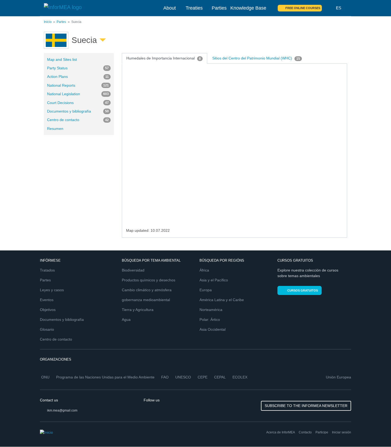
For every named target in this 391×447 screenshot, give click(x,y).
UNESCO (183, 377)
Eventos (46, 300)
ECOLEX (239, 377)
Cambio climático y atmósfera (147, 290)
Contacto (305, 432)
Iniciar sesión (341, 432)
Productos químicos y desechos (148, 280)
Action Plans (78, 76)
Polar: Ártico (209, 319)
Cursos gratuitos (302, 290)
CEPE (202, 377)
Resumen (55, 128)
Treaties (194, 8)
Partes (61, 22)
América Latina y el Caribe (221, 300)
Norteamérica (210, 310)
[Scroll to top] (375, 431)
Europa (205, 290)
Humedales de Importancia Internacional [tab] (163, 58)
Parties (219, 8)
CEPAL (220, 377)
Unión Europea (338, 377)
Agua (126, 319)
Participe (321, 432)
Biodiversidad (133, 270)
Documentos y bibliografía (78, 111)
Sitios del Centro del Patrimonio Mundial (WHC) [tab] (256, 58)
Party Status (78, 68)
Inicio (48, 22)
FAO (165, 377)
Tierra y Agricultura (137, 310)
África (204, 270)
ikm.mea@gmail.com (62, 410)
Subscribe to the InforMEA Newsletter (306, 406)
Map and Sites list (62, 59)
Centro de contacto (78, 120)
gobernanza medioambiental (146, 300)
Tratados (47, 270)
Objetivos (48, 310)
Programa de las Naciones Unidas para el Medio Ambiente (105, 377)
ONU (45, 377)
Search (329, 8)
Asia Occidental (212, 329)
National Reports (78, 85)
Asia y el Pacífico (213, 280)
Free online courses (302, 8)
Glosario (47, 329)
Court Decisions (78, 103)
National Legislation (78, 94)
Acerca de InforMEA (280, 432)
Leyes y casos (52, 290)
